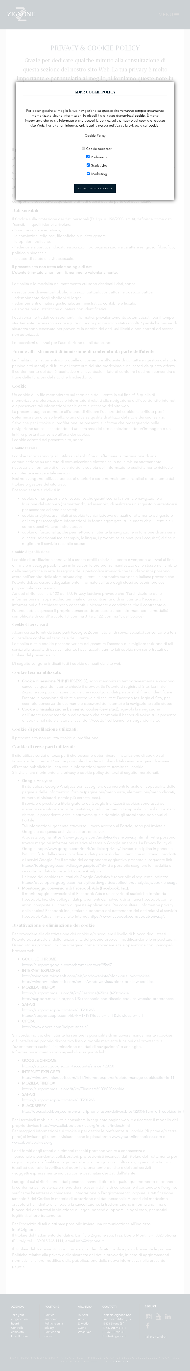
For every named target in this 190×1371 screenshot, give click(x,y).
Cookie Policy (95, 135)
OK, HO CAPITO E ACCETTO (95, 188)
